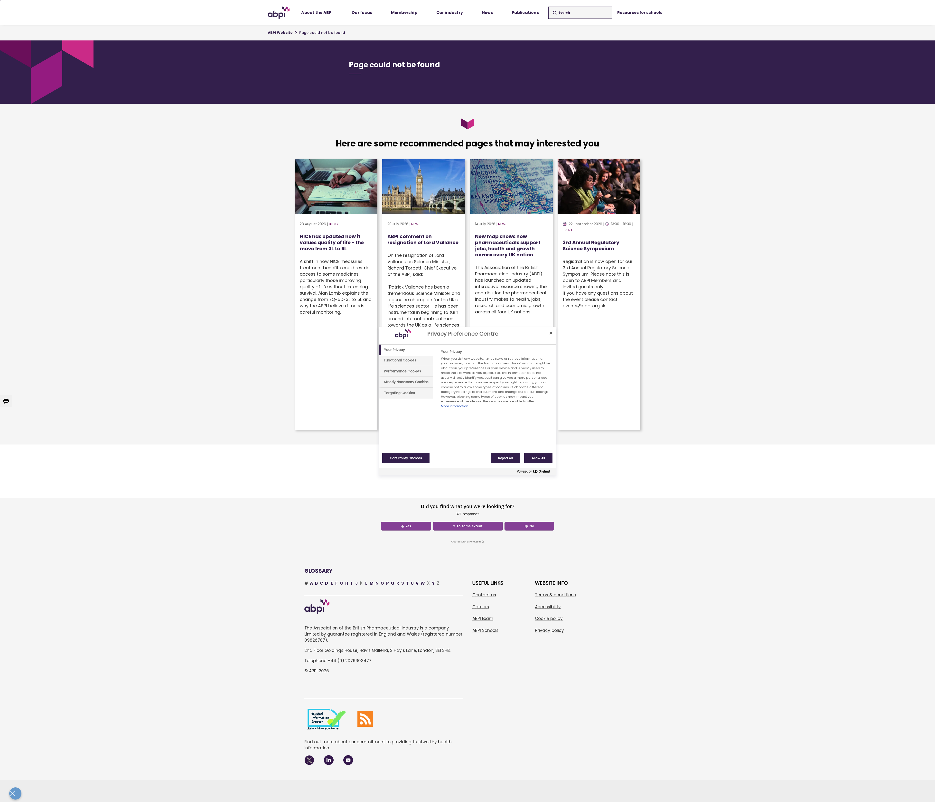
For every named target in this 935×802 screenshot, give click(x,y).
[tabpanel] (497, 380)
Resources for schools (639, 12)
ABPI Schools (485, 630)
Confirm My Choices (406, 458)
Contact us (484, 595)
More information (454, 406)
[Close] (550, 333)
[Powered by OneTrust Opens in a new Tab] (535, 472)
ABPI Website (280, 32)
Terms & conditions (555, 595)
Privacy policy (549, 630)
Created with (466, 541)
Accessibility (548, 607)
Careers (480, 607)
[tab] (406, 350)
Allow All (538, 458)
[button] (406, 526)
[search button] (554, 13)
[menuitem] (317, 12)
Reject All (505, 458)
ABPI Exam (482, 618)
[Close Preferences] (15, 793)
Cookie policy (549, 618)
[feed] (365, 719)
